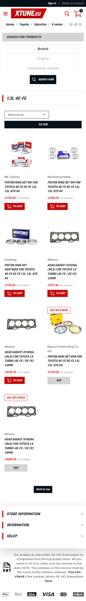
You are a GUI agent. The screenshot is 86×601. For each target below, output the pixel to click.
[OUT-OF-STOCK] (64, 324)
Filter (43, 124)
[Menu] (5, 13)
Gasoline (40, 24)
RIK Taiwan (12, 177)
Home (10, 24)
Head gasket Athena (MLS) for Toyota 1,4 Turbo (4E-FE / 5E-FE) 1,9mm (19, 446)
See (58, 380)
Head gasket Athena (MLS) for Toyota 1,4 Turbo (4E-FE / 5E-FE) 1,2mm (62, 271)
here (48, 581)
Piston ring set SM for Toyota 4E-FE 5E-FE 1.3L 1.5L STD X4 (63, 186)
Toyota (24, 24)
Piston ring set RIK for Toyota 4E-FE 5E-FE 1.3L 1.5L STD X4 (20, 186)
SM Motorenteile (59, 177)
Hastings (10, 260)
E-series (57, 24)
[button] (67, 13)
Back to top (43, 489)
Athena (52, 260)
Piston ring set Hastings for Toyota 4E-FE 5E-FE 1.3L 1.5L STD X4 (20, 271)
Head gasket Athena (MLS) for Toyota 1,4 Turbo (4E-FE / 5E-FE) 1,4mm (19, 358)
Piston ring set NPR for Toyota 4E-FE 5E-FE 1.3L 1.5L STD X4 (64, 360)
